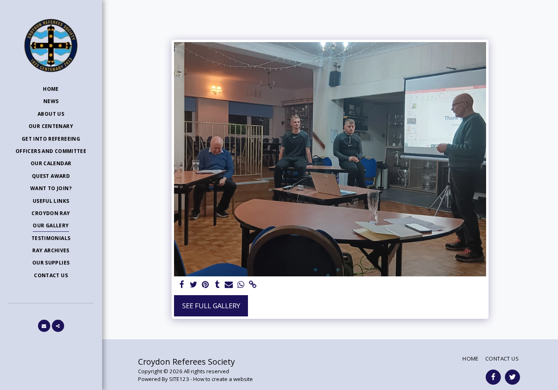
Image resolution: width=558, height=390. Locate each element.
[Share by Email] (229, 284)
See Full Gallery (211, 305)
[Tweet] (194, 284)
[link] (252, 284)
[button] (44, 326)
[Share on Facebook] (182, 284)
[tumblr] (217, 284)
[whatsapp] (241, 284)
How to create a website (223, 379)
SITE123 (179, 379)
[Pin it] (205, 284)
